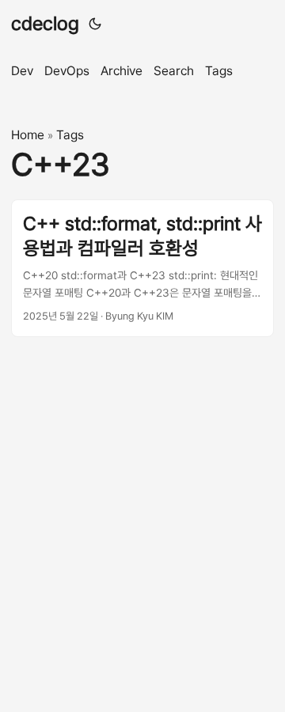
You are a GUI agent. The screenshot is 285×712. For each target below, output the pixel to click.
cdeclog (45, 23)
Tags (70, 134)
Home (27, 134)
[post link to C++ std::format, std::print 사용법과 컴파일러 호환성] (142, 268)
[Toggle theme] (95, 23)
